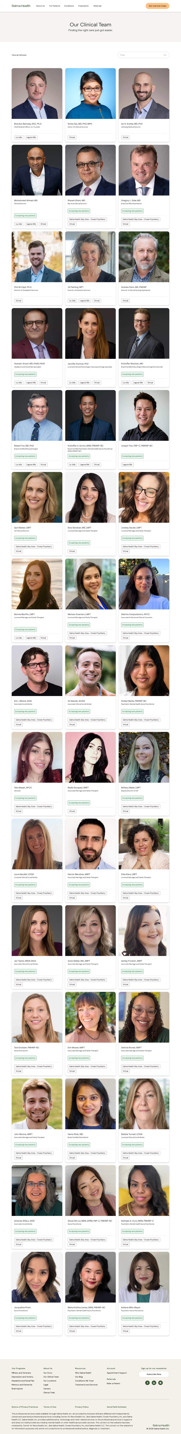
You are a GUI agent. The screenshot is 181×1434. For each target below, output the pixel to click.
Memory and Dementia (22, 1385)
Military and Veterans (21, 1373)
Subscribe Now (154, 1374)
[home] (21, 6)
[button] (40, 6)
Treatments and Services (86, 1385)
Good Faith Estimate (116, 1407)
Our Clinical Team (51, 1377)
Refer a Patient (113, 1384)
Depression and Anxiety (22, 1377)
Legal (45, 1385)
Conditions (69, 6)
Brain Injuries (17, 1389)
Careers (47, 1389)
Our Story (47, 1373)
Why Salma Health (83, 1373)
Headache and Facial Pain (23, 1381)
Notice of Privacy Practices (25, 1407)
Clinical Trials (49, 1393)
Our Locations (49, 1381)
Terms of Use (49, 1407)
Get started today (157, 6)
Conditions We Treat (84, 1381)
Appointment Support (117, 1373)
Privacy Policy (82, 1407)
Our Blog (79, 1377)
